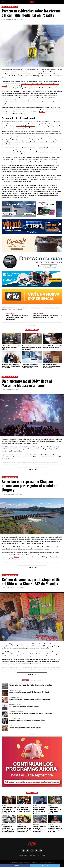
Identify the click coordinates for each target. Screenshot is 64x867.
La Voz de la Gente (23, 855)
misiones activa (46, 308)
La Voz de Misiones (26, 91)
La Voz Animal (41, 855)
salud (54, 308)
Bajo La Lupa (33, 855)
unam (58, 308)
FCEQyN (38, 308)
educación (31, 308)
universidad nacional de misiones (12, 309)
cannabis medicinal (21, 308)
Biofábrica (42, 112)
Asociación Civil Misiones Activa (25, 126)
